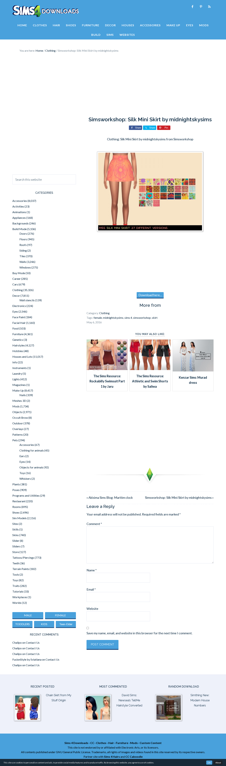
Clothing (104, 313)
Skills (15, 529)
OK (209, 762)
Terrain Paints (20, 568)
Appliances (19, 217)
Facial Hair (19, 322)
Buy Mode (18, 273)
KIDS (44, 624)
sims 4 (128, 317)
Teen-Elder (66, 624)
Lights (16, 379)
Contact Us (33, 642)
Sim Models (19, 518)
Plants (16, 484)
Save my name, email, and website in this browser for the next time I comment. (139, 633)
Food (15, 328)
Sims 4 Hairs (112, 756)
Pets (15, 440)
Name (92, 570)
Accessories (19, 200)
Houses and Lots (22, 356)
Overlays (17, 429)
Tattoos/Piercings (23, 557)
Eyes (15, 311)
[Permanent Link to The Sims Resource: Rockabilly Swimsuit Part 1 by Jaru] (107, 369)
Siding (23, 250)
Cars (15, 284)
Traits (16, 585)
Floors (23, 239)
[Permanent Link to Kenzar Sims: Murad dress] (193, 370)
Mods (16, 406)
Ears (22, 456)
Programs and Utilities (26, 495)
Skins (15, 535)
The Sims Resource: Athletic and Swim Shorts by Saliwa (150, 381)
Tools (15, 574)
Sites (15, 523)
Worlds (16, 602)
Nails (22, 395)
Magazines (19, 384)
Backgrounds (20, 223)
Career (16, 278)
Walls (22, 261)
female (98, 317)
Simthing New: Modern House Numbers (200, 700)
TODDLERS (22, 624)
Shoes (15, 512)
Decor (16, 295)
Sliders (16, 546)
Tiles (22, 256)
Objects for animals (31, 467)
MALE (28, 615)
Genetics (17, 339)
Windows (25, 267)
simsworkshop (142, 317)
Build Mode (19, 229)
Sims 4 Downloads (45, 11)
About (218, 762)
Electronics (19, 305)
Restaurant (19, 501)
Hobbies (17, 351)
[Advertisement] (113, 84)
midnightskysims (113, 317)
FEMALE (60, 615)
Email (91, 589)
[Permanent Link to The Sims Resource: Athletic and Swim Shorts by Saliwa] (150, 369)
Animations (19, 212)
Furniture (17, 334)
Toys (22, 473)
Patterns (17, 434)
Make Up (18, 390)
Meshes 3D (19, 400)
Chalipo (17, 642)
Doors (23, 233)
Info (14, 362)
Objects (17, 412)
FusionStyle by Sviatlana (26, 659)
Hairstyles (18, 345)
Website (92, 609)
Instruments (19, 368)
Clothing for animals (31, 450)
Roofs (23, 244)
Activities (18, 206)
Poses (16, 490)
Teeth (15, 563)
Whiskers (25, 478)
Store (15, 552)
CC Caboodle (134, 756)
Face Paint (18, 317)
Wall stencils (27, 300)
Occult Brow (20, 417)
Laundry (17, 373)
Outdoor (17, 423)
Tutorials (17, 591)
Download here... (150, 295)
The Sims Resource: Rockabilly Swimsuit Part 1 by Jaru (107, 381)
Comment (94, 524)
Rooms (16, 506)
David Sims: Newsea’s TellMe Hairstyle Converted (129, 700)
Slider (15, 540)
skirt (154, 317)
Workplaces (19, 597)
